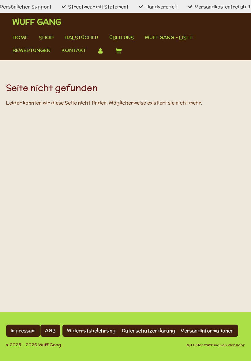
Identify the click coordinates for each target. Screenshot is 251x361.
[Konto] (100, 50)
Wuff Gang (36, 22)
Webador (236, 345)
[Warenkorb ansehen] (118, 50)
